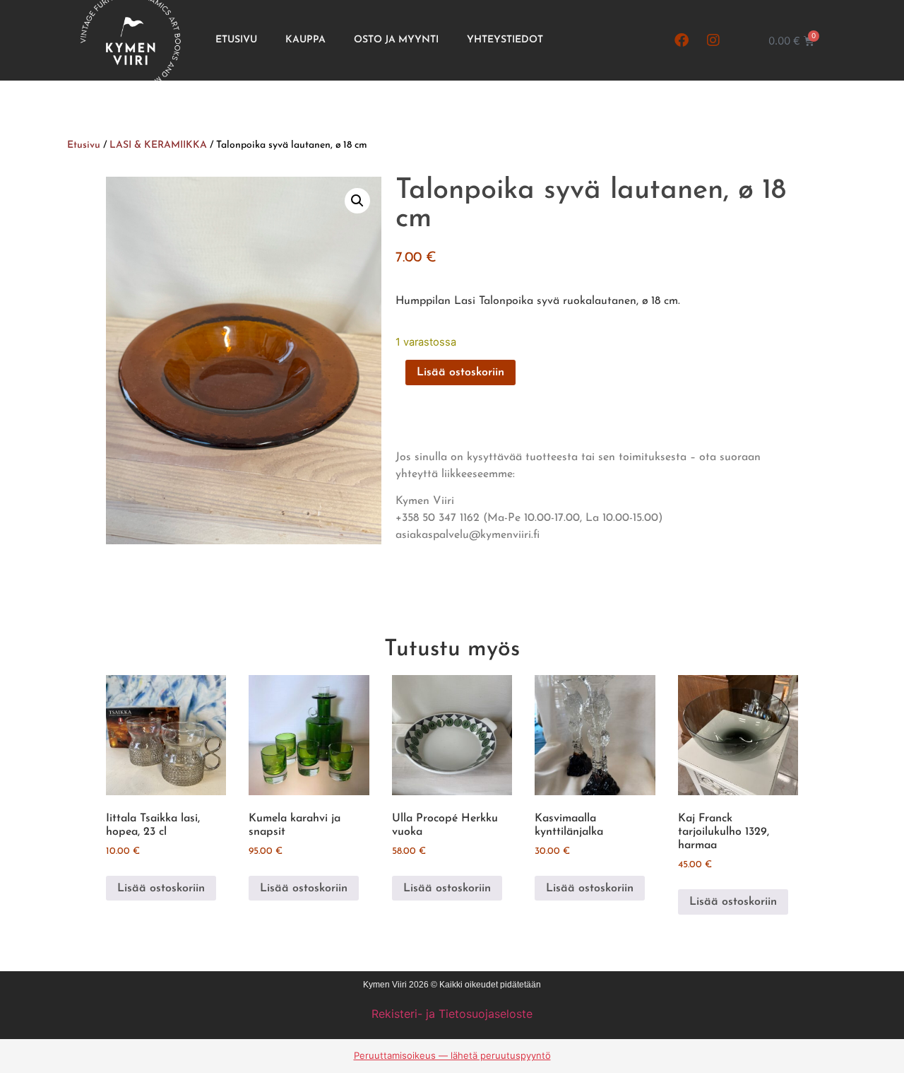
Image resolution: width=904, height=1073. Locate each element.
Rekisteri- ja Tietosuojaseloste (452, 1014)
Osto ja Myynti (396, 40)
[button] (357, 200)
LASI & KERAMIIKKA (158, 145)
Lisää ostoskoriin (460, 372)
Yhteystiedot (505, 40)
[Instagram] (713, 40)
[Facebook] (681, 40)
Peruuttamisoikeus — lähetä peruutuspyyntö (452, 1055)
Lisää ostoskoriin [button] (161, 888)
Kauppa (305, 40)
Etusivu (236, 40)
